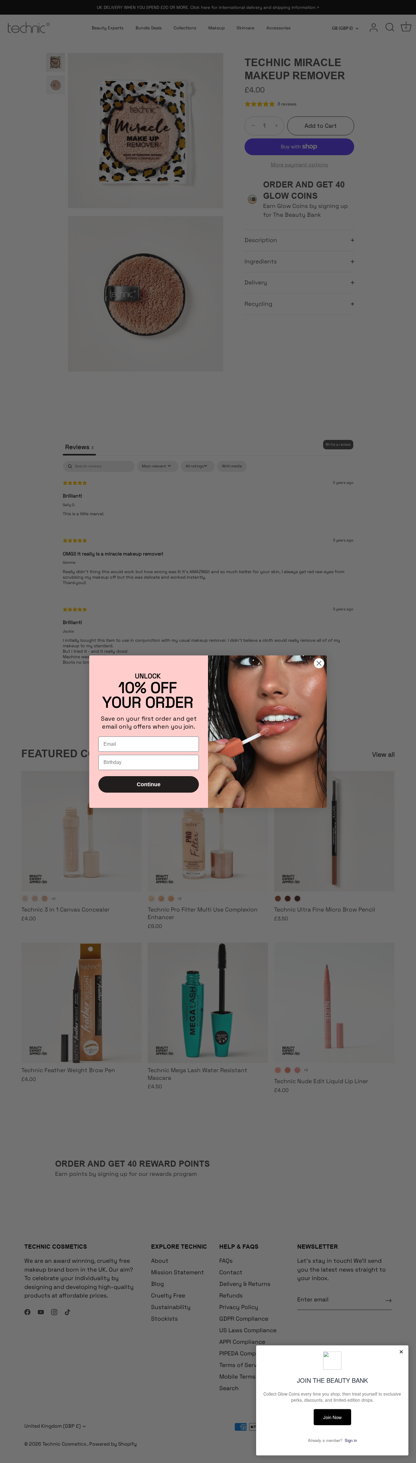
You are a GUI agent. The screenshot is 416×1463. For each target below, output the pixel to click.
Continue (148, 784)
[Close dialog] (319, 663)
